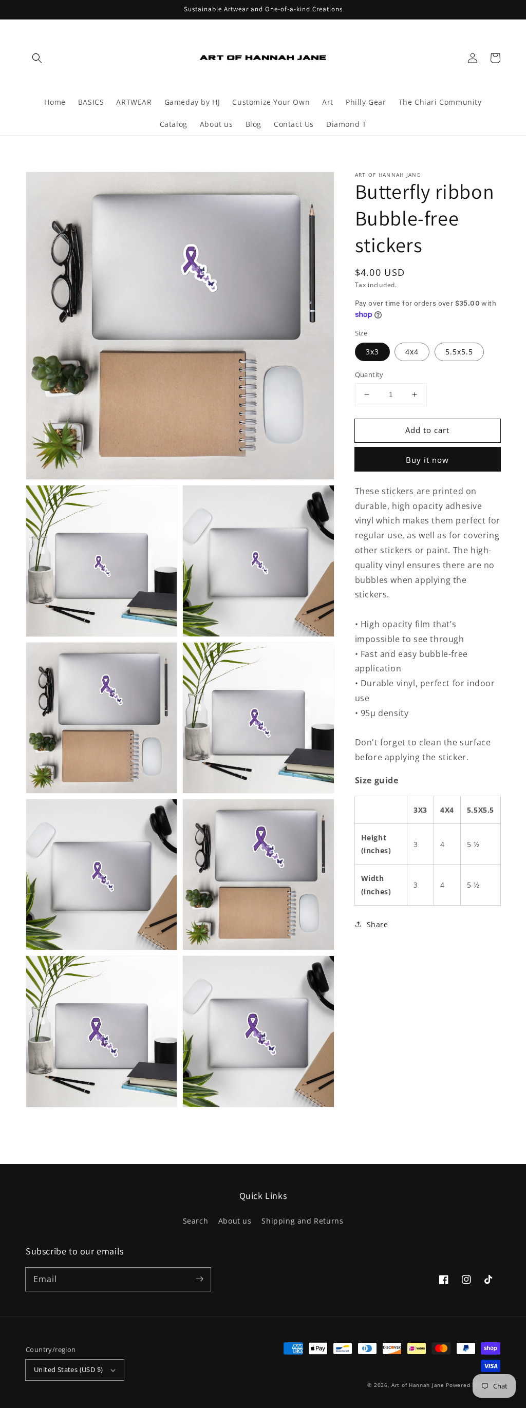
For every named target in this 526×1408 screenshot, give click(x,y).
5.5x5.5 (459, 351)
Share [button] (377, 924)
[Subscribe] (199, 1279)
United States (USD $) (68, 1369)
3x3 (372, 351)
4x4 (412, 351)
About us (235, 1221)
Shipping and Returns (302, 1221)
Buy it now (427, 460)
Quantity (369, 374)
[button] (37, 58)
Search (196, 1221)
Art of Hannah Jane (417, 1384)
